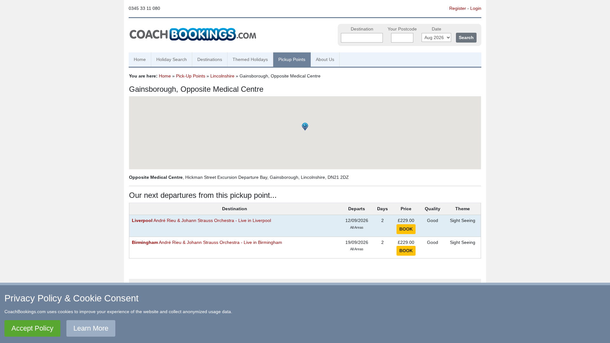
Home (140, 59)
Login (475, 8)
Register (457, 8)
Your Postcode (402, 29)
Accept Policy (32, 328)
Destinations (209, 59)
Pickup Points (291, 59)
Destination (362, 29)
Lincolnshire (222, 75)
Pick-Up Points (190, 75)
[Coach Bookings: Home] (193, 33)
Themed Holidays (250, 59)
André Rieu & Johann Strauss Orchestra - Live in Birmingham (207, 242)
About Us (325, 59)
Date (436, 29)
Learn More (90, 328)
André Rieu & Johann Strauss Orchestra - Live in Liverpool (201, 220)
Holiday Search (171, 59)
